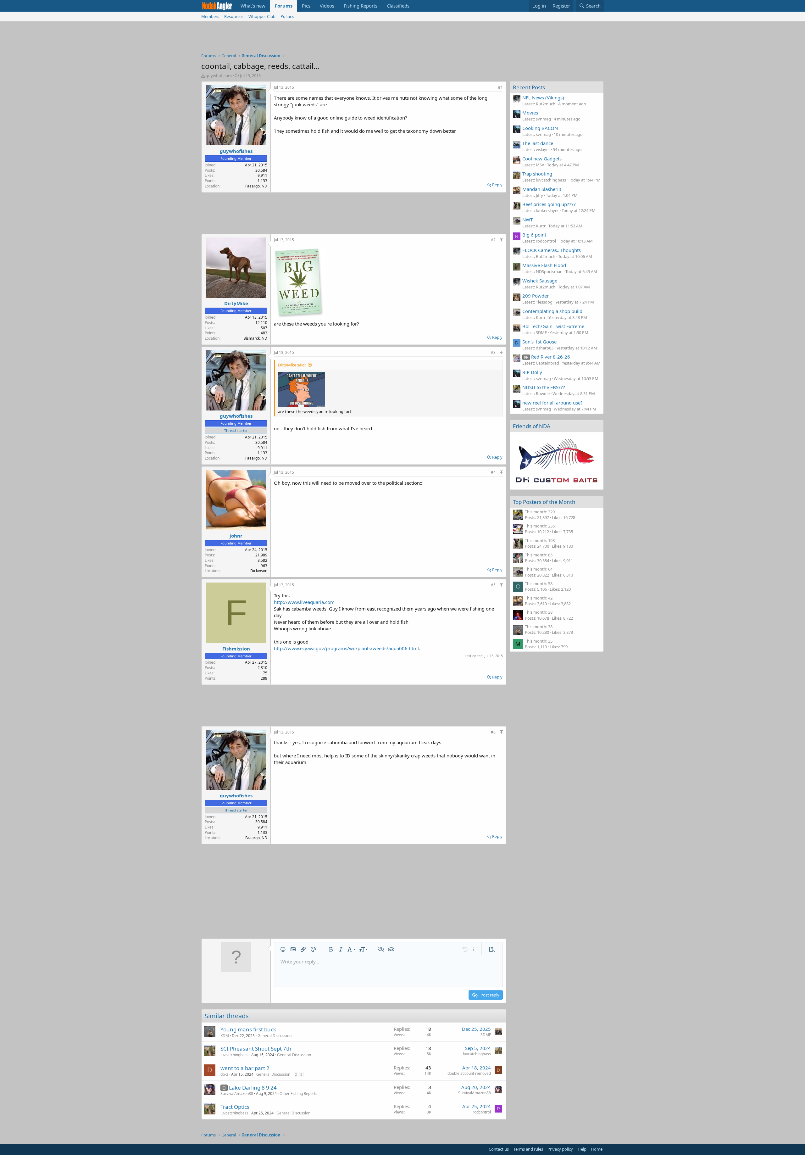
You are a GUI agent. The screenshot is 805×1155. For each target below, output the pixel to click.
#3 (493, 352)
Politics (287, 16)
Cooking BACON (540, 128)
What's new (253, 6)
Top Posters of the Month (544, 501)
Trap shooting (537, 173)
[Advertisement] (402, 39)
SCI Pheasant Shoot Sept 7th (255, 1048)
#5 (493, 585)
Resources (233, 16)
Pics (306, 6)
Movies (530, 112)
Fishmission (236, 648)
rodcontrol (482, 1112)
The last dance (537, 143)
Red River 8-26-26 (547, 357)
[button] (283, 949)
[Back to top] (501, 240)
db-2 (224, 1074)
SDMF (485, 1034)
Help (582, 1149)
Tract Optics (234, 1106)
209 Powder (535, 296)
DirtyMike (236, 303)
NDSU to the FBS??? (543, 387)
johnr (236, 536)
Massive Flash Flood (544, 265)
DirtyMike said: (292, 365)
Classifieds (398, 6)
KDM (224, 1035)
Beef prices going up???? (549, 204)
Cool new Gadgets (542, 158)
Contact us (499, 1149)
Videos (327, 6)
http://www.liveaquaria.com (304, 602)
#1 (500, 87)
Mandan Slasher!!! (541, 189)
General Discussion (274, 1035)
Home (596, 1149)
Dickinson (258, 570)
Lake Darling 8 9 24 (253, 1087)
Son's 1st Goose (539, 341)
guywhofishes (219, 75)
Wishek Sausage (539, 280)
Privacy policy (560, 1149)
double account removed (469, 1073)
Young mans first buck (248, 1029)
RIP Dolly (532, 372)
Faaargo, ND (256, 186)
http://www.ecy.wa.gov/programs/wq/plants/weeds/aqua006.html (346, 648)
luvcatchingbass (234, 1054)
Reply (497, 184)
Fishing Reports (360, 6)
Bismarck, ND (255, 338)
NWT (527, 219)
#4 (493, 472)
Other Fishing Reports (298, 1093)
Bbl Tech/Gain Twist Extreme (553, 326)
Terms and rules (528, 1149)
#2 (493, 240)
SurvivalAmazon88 (236, 1093)
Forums (283, 6)
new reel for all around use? (552, 402)
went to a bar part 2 (244, 1068)
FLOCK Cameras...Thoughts (551, 250)
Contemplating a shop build (552, 311)
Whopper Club (261, 16)
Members (210, 16)
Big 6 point (534, 235)
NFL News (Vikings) (543, 97)
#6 (493, 732)
